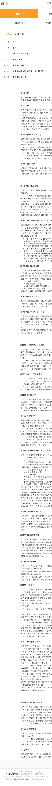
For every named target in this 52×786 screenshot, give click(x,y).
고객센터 (20, 772)
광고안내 (36, 776)
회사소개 (45, 776)
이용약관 (29, 772)
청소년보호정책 (26, 774)
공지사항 (12, 772)
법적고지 (38, 772)
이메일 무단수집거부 (23, 776)
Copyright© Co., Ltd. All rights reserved (26, 779)
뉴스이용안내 (8, 776)
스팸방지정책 (39, 774)
